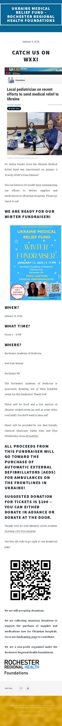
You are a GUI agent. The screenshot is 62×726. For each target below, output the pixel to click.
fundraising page (27, 637)
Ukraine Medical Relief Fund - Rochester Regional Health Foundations (31, 14)
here (39, 185)
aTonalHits (31, 436)
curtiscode (37, 716)
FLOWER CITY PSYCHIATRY (20, 531)
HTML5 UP (35, 712)
